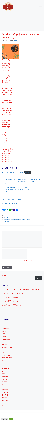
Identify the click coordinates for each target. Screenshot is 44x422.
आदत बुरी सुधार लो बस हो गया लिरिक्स (10, 203)
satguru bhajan (6, 363)
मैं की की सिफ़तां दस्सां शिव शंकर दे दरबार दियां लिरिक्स (11, 189)
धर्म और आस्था (5, 387)
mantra (4, 352)
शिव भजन (6, 215)
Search (4, 275)
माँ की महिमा (4, 397)
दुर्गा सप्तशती (4, 381)
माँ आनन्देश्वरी (5, 395)
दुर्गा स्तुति (4, 384)
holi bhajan (5, 344)
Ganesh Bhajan (6, 339)
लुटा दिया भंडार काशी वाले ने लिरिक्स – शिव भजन (10, 181)
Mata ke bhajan (6, 355)
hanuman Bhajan (6, 341)
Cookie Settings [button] (4, 419)
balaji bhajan (5, 328)
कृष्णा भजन (4, 379)
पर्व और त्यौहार (5, 389)
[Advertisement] (22, 22)
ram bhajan (5, 360)
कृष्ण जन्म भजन (5, 376)
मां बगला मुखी (5, 400)
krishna (4, 350)
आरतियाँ (3, 373)
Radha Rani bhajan (7, 357)
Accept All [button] (11, 419)
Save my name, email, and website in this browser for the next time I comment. (22, 262)
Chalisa (4, 336)
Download (27, 172)
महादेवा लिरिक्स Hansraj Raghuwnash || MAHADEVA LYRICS (20, 222)
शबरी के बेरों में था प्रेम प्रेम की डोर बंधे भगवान (12, 199)
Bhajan (4, 333)
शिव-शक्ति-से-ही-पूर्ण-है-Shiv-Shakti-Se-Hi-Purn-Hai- (12, 172)
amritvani (4, 326)
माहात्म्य (3, 403)
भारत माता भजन (5, 392)
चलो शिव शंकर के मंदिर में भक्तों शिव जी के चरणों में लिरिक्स (17, 219)
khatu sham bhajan (7, 347)
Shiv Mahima (5, 365)
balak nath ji (5, 331)
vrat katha (4, 371)
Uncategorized (6, 368)
